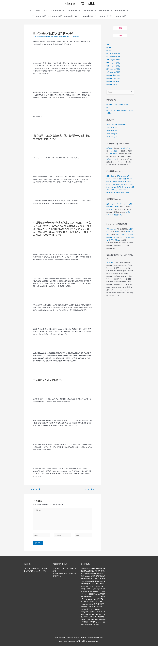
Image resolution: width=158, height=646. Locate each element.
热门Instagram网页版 (57, 11)
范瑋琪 (111, 209)
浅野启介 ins (110, 262)
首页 (31, 11)
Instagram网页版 (120, 16)
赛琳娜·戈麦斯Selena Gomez (122, 181)
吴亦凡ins (109, 148)
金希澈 (116, 237)
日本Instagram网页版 (89, 11)
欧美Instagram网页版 (105, 11)
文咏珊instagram (119, 215)
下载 (120, 35)
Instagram (76, 36)
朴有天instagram (111, 130)
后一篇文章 (89, 489)
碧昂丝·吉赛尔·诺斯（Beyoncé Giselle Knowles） (120, 189)
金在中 (128, 237)
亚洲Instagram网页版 (39, 16)
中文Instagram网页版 (73, 11)
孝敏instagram (111, 229)
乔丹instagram (121, 176)
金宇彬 (128, 232)
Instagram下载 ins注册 (79, 3)
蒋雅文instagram (111, 127)
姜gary (118, 234)
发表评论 (36, 36)
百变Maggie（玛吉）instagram (116, 124)
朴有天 (111, 240)
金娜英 (117, 232)
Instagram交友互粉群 (105, 16)
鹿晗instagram (111, 204)
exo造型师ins (115, 151)
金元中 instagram (111, 137)
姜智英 (124, 234)
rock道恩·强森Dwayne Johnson (116, 184)
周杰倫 (117, 206)
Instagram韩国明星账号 (89, 16)
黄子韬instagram (122, 204)
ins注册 (38, 11)
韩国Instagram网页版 (121, 11)
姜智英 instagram (111, 134)
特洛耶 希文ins (111, 159)
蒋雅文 (117, 240)
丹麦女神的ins (125, 148)
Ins (56, 637)
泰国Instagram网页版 (55, 16)
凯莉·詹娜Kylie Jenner (124, 187)
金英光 (122, 237)
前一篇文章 (35, 489)
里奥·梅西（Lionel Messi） (122, 192)
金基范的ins (113, 154)
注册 (120, 28)
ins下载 (45, 11)
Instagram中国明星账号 (71, 16)
